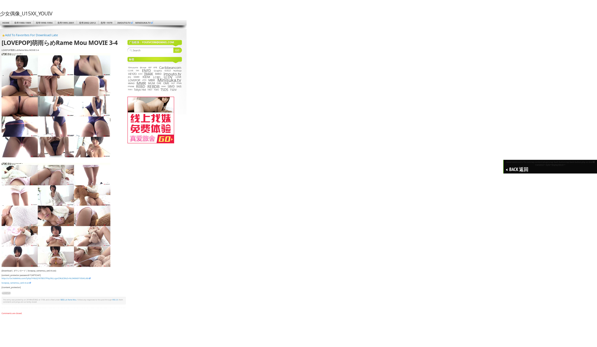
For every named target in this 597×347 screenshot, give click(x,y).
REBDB (153, 86)
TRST (149, 89)
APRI (155, 67)
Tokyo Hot (140, 89)
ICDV (140, 74)
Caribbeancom (170, 67)
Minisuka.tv (169, 80)
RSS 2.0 (115, 299)
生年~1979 (106, 22)
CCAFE (130, 70)
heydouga (177, 70)
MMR (141, 83)
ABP (149, 67)
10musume (133, 67)
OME (166, 83)
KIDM (146, 77)
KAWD (136, 77)
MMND (131, 83)
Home (5, 22)
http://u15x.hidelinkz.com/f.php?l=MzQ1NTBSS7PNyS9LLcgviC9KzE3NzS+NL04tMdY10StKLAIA (45, 278)
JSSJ (129, 77)
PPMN (179, 83)
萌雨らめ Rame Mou (68, 299)
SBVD (171, 86)
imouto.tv (124, 22)
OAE (159, 83)
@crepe (143, 67)
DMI (137, 70)
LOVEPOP (6, 293)
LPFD (144, 80)
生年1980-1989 (22, 22)
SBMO (163, 86)
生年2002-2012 (87, 22)
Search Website (177, 50)
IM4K (148, 73)
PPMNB (131, 86)
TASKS (130, 89)
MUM (151, 83)
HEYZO (132, 74)
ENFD (146, 70)
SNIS (178, 86)
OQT (173, 83)
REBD (140, 86)
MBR (151, 80)
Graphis (158, 70)
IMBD (158, 74)
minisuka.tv (143, 22)
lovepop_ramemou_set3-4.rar (15, 282)
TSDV (173, 90)
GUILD (167, 70)
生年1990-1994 (44, 22)
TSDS (164, 89)
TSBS (156, 89)
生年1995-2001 (66, 22)
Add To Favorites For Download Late (31, 35)
